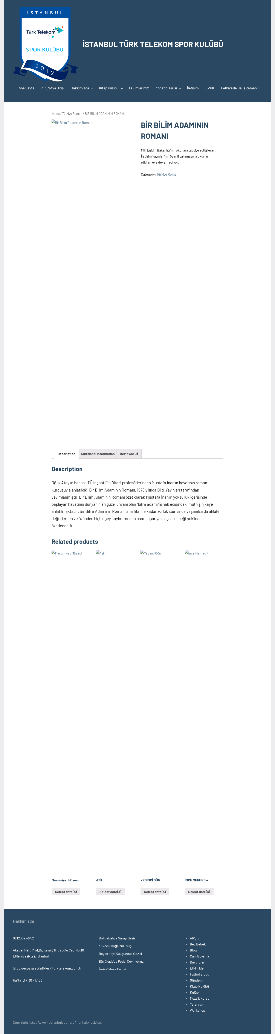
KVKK (210, 88)
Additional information (98, 454)
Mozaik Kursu (199, 998)
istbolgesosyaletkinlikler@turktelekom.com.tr (47, 968)
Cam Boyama (199, 956)
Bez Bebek (198, 944)
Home (56, 113)
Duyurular (197, 962)
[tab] (66, 454)
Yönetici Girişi (166, 88)
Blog (193, 950)
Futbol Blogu (199, 974)
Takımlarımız (138, 88)
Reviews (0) (129, 454)
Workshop (197, 1010)
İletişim (193, 88)
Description (66, 454)
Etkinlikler (197, 968)
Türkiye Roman (72, 113)
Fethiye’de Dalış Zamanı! (240, 88)
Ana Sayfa (26, 88)
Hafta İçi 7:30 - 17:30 (27, 980)
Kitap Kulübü (109, 88)
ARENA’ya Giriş (52, 88)
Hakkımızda (80, 88)
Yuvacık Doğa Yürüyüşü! (116, 946)
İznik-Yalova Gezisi (112, 969)
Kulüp (194, 992)
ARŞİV (194, 938)
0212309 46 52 (23, 938)
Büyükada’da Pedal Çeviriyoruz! (122, 961)
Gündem (196, 980)
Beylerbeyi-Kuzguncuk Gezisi (120, 953)
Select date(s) (66, 892)
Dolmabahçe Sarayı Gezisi (117, 938)
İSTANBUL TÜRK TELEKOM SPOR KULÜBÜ (153, 44)
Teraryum (197, 1004)
